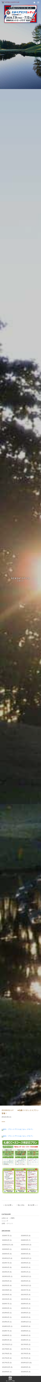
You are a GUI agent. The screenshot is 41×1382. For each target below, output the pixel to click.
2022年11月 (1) (26, 1276)
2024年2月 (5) (7, 1272)
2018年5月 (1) (7, 1335)
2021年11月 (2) (26, 1285)
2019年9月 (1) (7, 1313)
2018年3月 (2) (7, 1340)
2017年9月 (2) (25, 1344)
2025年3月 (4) (25, 1254)
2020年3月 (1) (7, 1308)
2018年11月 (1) (26, 1322)
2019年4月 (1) (7, 1317)
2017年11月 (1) (7, 1344)
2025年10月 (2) (26, 1244)
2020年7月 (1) (7, 1303)
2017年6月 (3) (7, 1353)
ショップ (5, 1221)
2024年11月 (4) (7, 1258)
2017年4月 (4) (7, 1358)
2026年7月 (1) (7, 1235)
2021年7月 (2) (25, 1290)
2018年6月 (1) (25, 1331)
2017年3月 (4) (25, 1358)
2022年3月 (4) (7, 1285)
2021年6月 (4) (7, 1294)
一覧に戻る (20, 1205)
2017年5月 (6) (25, 1353)
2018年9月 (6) (25, 1326)
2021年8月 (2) (7, 1290)
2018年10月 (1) (7, 1326)
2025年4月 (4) (7, 1254)
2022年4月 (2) (25, 1281)
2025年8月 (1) (7, 1249)
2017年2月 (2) (7, 1362)
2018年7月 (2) (7, 1331)
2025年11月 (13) (7, 1244)
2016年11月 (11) (26, 1362)
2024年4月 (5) (7, 1267)
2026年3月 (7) (25, 1240)
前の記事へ (32, 1205)
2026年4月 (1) (7, 1240)
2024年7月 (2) (7, 1263)
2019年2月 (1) (7, 1322)
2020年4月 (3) (25, 1303)
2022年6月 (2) (7, 1281)
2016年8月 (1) (7, 1372)
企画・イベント (7, 1223)
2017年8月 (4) (7, 1349)
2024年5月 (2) (25, 1263)
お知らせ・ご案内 (8, 1218)
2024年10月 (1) (26, 1258)
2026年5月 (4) (25, 1235)
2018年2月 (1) (25, 1340)
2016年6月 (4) (25, 1372)
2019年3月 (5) (25, 1317)
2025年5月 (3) (25, 1249)
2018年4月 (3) (25, 1335)
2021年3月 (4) (25, 1299)
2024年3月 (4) (25, 1267)
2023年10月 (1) (7, 1276)
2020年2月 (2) (25, 1308)
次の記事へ (9, 1205)
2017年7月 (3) (25, 1349)
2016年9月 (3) (25, 1367)
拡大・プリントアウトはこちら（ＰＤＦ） (18, 1129)
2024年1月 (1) (25, 1272)
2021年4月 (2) (7, 1299)
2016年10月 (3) (7, 1367)
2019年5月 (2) (25, 1313)
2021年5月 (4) (25, 1294)
